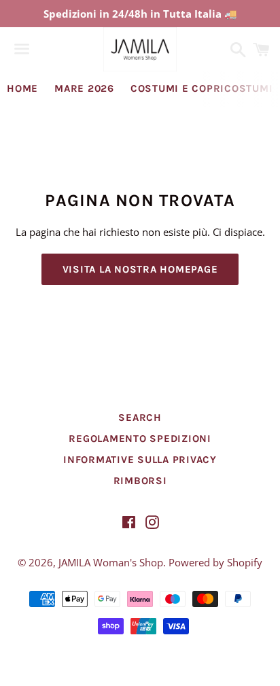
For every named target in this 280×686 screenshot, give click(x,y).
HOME (22, 88)
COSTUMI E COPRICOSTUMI (201, 88)
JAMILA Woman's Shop (110, 562)
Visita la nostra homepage (140, 269)
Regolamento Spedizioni (140, 438)
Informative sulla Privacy (140, 459)
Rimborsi (140, 481)
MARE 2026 (84, 88)
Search (140, 417)
